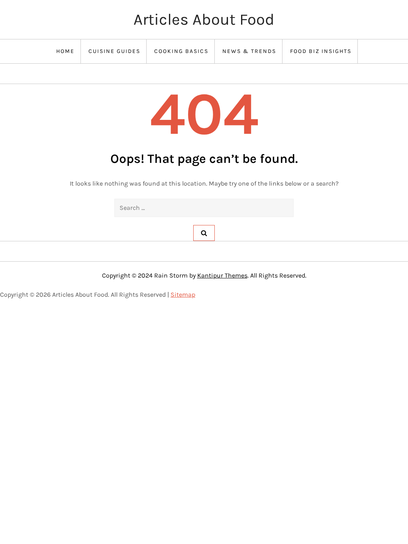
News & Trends (249, 51)
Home (65, 51)
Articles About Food (204, 19)
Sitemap (183, 294)
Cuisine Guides (114, 51)
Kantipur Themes (222, 275)
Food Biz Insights (320, 51)
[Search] (204, 233)
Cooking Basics (181, 51)
